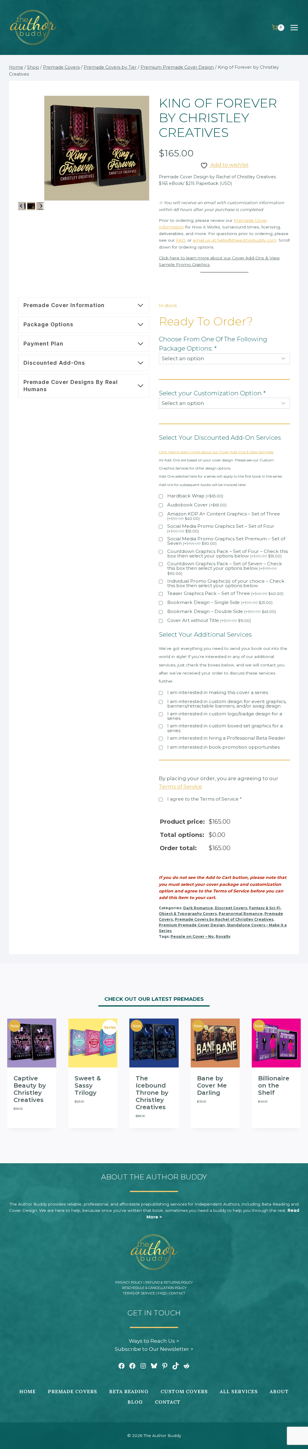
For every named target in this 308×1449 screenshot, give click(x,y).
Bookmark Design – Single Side (220, 602)
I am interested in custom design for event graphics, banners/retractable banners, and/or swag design (226, 703)
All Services (239, 1391)
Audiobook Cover (196, 505)
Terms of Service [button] (180, 786)
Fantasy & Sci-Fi (264, 908)
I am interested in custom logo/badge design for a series (224, 716)
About (279, 1391)
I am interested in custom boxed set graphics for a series (225, 728)
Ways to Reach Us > (154, 1341)
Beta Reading (129, 1391)
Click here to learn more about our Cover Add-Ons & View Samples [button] (216, 452)
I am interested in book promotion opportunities (223, 747)
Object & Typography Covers (188, 913)
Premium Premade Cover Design (192, 925)
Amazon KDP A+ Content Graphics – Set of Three (223, 516)
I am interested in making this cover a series (217, 692)
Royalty (223, 936)
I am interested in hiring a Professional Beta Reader (226, 738)
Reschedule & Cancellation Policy (154, 1288)
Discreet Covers (231, 908)
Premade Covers (72, 1391)
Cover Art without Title (209, 620)
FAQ (180, 240)
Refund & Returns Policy (169, 1282)
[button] (31, 206)
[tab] (154, 1000)
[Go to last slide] (21, 206)
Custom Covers (184, 1391)
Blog (135, 1402)
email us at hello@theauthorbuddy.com (234, 240)
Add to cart (22, 1127)
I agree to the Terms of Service (204, 799)
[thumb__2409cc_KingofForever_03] (96, 148)
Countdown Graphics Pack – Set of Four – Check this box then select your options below (227, 554)
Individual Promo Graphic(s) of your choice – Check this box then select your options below (226, 583)
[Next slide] (41, 206)
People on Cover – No (192, 936)
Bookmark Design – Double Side (221, 611)
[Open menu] (297, 27)
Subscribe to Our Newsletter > (154, 1349)
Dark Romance (198, 908)
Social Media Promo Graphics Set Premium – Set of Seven (226, 541)
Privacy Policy (129, 1282)
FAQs (162, 1293)
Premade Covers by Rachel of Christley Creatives (224, 919)
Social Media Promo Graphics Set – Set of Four (220, 528)
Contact (177, 1293)
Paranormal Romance (241, 913)
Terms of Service (139, 1293)
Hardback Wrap (195, 496)
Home (27, 1391)
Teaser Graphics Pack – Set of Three (225, 593)
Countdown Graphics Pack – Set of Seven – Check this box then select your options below (224, 568)
